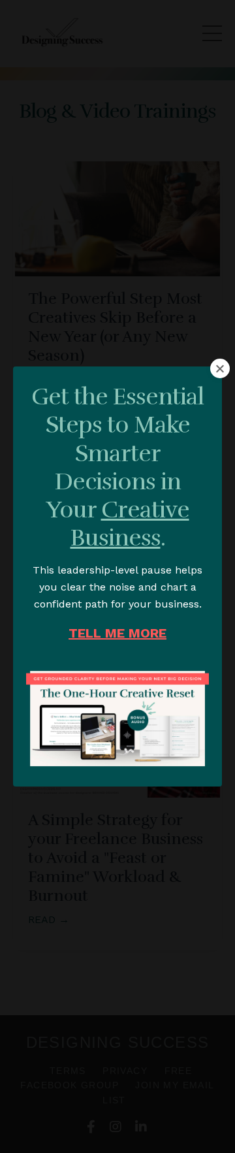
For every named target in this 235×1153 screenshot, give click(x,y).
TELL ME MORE (117, 633)
